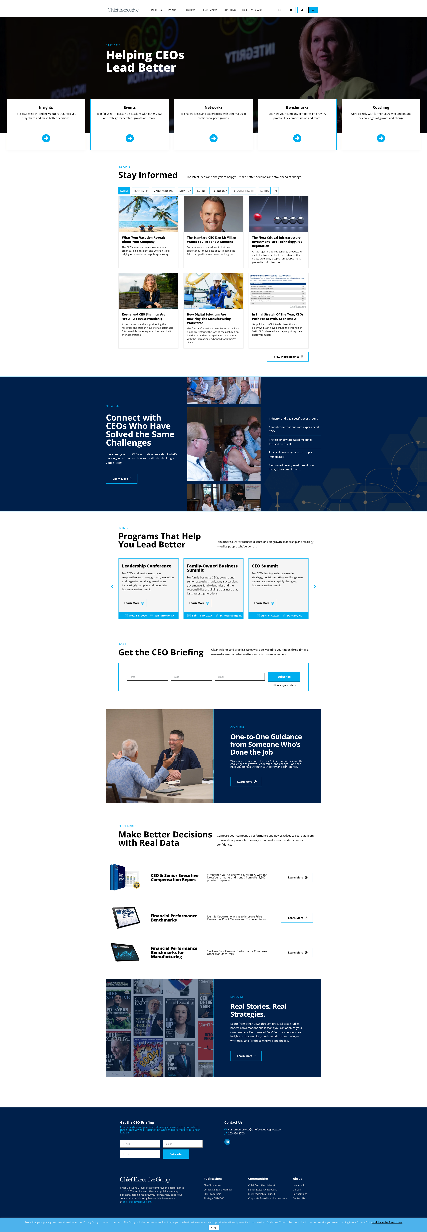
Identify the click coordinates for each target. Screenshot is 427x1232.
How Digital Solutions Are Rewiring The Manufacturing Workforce (209, 318)
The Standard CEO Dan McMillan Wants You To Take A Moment (211, 239)
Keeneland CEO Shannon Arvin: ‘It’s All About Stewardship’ (145, 316)
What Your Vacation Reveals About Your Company (143, 239)
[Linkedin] (227, 1142)
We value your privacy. (285, 685)
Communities (258, 1179)
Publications (213, 1179)
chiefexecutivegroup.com (137, 1201)
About (297, 1179)
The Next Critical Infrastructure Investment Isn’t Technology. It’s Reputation (277, 241)
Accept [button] (214, 1227)
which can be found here (387, 1222)
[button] (112, 586)
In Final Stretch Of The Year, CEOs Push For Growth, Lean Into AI (277, 316)
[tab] (124, 190)
